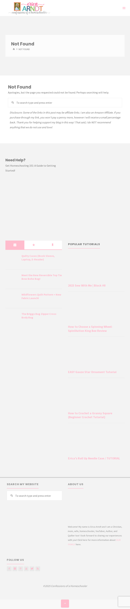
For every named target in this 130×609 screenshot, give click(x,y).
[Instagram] (15, 568)
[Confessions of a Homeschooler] (29, 8)
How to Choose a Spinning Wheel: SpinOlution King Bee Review (90, 328)
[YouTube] (26, 568)
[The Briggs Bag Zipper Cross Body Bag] (12, 318)
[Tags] (52, 245)
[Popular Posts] (33, 245)
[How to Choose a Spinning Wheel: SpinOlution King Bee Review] (96, 308)
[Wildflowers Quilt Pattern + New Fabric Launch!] (12, 299)
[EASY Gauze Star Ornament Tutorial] (96, 354)
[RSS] (37, 568)
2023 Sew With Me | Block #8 (86, 285)
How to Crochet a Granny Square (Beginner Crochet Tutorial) (90, 415)
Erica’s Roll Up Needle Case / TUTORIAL (94, 458)
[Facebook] (9, 568)
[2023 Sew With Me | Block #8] (96, 267)
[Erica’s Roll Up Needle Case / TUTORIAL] (96, 440)
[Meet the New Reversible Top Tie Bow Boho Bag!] (12, 279)
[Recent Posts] (14, 245)
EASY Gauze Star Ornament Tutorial (92, 372)
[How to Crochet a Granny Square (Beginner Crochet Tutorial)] (96, 395)
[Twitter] (32, 568)
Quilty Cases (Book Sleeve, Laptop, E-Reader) (38, 257)
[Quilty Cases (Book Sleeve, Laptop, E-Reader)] (12, 260)
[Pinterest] (20, 568)
